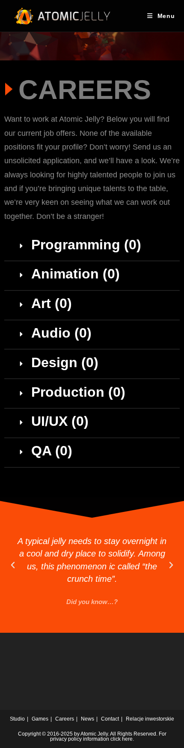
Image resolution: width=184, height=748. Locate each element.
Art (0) (51, 303)
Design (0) (64, 362)
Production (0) (78, 392)
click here (121, 739)
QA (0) (51, 450)
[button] (92, 246)
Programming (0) (86, 244)
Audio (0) (61, 333)
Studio (17, 719)
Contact (110, 719)
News (87, 719)
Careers (64, 719)
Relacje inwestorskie (150, 719)
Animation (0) (75, 273)
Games (40, 719)
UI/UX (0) (60, 421)
